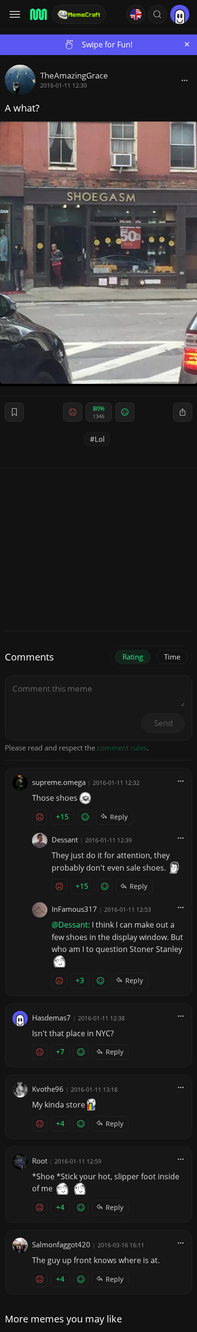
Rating (132, 656)
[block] (184, 80)
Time (172, 656)
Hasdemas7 (51, 1017)
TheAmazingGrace (74, 75)
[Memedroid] (38, 14)
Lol (100, 439)
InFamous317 (74, 909)
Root (39, 1160)
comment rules (122, 747)
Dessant (65, 839)
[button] (157, 14)
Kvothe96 (48, 1089)
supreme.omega (59, 782)
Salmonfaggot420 (61, 1244)
